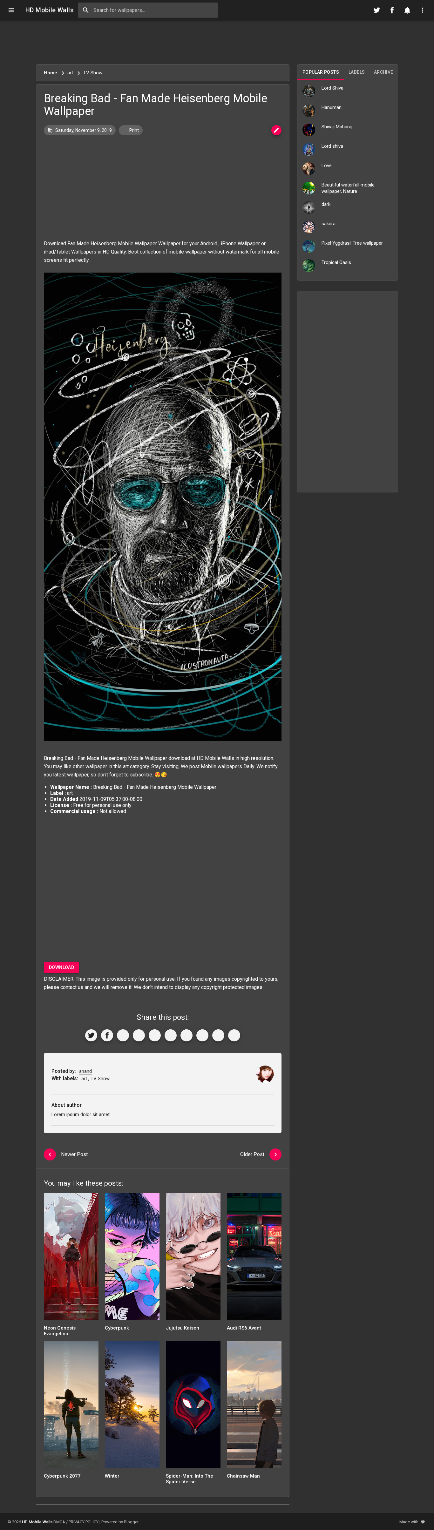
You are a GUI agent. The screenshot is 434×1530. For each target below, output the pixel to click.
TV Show (100, 1078)
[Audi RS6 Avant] (254, 1259)
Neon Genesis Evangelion (60, 1331)
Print (133, 130)
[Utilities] (422, 10)
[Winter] (132, 1407)
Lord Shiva (332, 88)
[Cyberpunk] (132, 1259)
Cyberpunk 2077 (62, 1476)
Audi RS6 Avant (244, 1328)
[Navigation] (11, 10)
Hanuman (332, 107)
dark (326, 204)
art (126, 766)
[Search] (85, 10)
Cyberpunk (117, 1328)
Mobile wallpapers (221, 766)
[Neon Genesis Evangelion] (71, 1259)
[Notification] (407, 10)
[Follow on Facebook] (392, 10)
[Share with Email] (186, 1035)
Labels (357, 72)
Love (327, 165)
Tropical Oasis (336, 262)
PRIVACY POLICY (83, 1522)
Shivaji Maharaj (337, 127)
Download (61, 967)
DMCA (59, 1522)
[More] (234, 1035)
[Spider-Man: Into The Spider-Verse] (193, 1407)
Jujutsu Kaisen (182, 1328)
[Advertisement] (217, 42)
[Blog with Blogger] (202, 1035)
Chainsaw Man (243, 1476)
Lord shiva (332, 146)
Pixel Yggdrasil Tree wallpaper (352, 243)
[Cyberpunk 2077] (71, 1407)
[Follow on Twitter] (376, 10)
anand (85, 1071)
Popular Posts (320, 72)
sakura (329, 224)
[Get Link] (218, 1035)
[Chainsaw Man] (254, 1407)
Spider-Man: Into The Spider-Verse (189, 1479)
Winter (112, 1476)
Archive (383, 72)
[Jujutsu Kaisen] (193, 1259)
